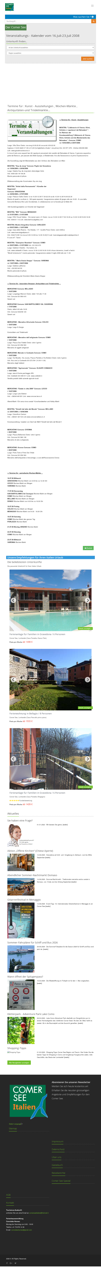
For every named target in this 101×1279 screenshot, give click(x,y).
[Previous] (13, 600)
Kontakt (10, 1202)
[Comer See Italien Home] (9, 6)
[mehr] (65, 824)
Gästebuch (57, 1165)
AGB (8, 1194)
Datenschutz (58, 1149)
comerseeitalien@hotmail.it (39, 1213)
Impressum (57, 1141)
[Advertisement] (50, 82)
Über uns (56, 1157)
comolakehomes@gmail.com (21, 1230)
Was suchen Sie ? (82, 16)
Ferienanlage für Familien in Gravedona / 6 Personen (37, 634)
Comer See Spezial (61, 1180)
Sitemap (13, 1128)
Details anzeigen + (85, 628)
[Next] (87, 600)
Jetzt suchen (88, 58)
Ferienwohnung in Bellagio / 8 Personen (30, 713)
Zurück (89, 548)
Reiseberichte (58, 1172)
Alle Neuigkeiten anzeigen (19, 1062)
